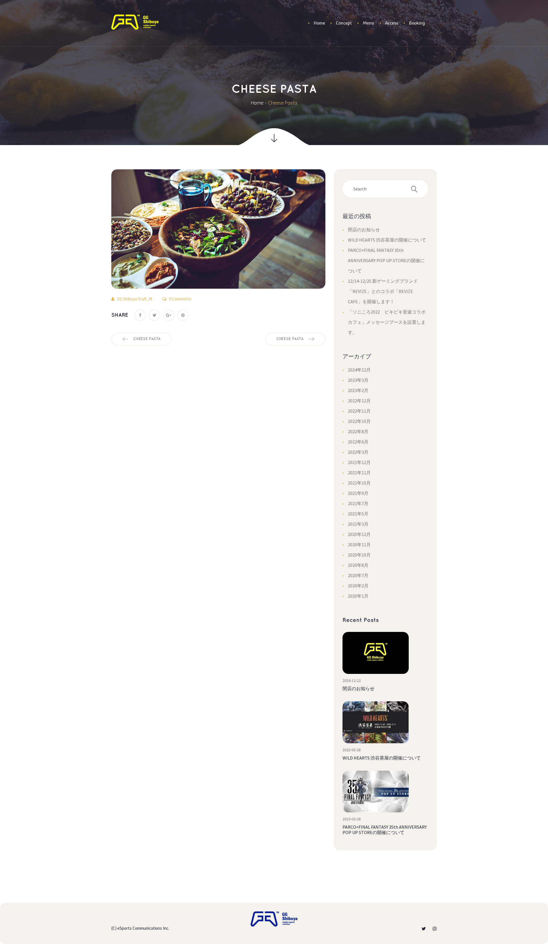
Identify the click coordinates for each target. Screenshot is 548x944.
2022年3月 (358, 452)
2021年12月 (359, 462)
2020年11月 (359, 544)
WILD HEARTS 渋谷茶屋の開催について (387, 240)
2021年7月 (358, 503)
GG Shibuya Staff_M (134, 299)
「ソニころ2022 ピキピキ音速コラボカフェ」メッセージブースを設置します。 (387, 322)
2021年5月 (358, 514)
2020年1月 (358, 596)
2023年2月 (358, 390)
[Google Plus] (168, 315)
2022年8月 (358, 431)
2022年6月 (358, 442)
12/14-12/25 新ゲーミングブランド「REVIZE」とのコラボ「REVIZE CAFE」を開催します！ (383, 291)
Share (119, 315)
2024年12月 (359, 370)
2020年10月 (359, 555)
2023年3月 (358, 380)
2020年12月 (359, 534)
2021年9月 (358, 493)
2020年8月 (358, 565)
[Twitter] (154, 315)
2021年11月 (359, 472)
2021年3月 (358, 524)
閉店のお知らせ (364, 229)
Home (257, 103)
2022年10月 (359, 421)
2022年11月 (359, 411)
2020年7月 (358, 575)
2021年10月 (359, 483)
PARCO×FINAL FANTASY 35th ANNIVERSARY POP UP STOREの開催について (386, 260)
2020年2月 (358, 586)
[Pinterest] (183, 315)
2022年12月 (359, 400)
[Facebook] (140, 315)
